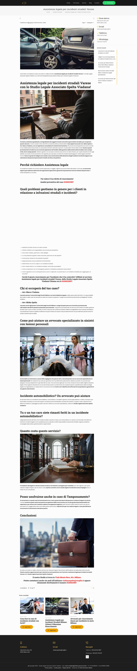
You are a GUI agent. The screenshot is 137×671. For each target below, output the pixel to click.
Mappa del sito (66, 668)
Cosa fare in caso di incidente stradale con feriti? (29, 621)
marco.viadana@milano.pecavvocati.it (76, 666)
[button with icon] (87, 656)
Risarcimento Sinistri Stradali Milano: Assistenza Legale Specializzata (106, 73)
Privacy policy (49, 668)
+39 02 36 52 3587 (102, 35)
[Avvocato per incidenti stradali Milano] (24, 3)
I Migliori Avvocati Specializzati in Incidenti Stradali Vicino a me (106, 58)
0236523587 (72, 583)
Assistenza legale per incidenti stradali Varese (78, 12)
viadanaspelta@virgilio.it (73, 580)
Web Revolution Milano (86, 668)
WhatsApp (110, 3)
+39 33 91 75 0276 (102, 42)
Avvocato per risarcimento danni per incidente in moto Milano (82, 621)
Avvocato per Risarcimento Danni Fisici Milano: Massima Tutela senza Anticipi (105, 65)
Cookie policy (57, 668)
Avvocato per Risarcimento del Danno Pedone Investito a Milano (106, 81)
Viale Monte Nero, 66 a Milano (68, 577)
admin (31, 22)
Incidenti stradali (57, 12)
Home (48, 12)
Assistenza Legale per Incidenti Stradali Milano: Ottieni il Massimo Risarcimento (56, 623)
